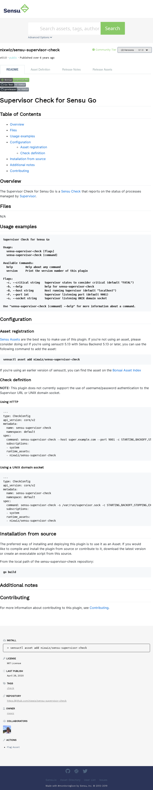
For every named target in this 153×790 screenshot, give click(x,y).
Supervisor (28, 196)
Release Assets (102, 69)
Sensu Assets (10, 339)
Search (112, 28)
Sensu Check (71, 191)
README (12, 69)
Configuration (20, 142)
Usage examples (22, 136)
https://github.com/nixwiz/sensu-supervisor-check (37, 700)
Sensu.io (51, 779)
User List (90, 779)
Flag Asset (13, 747)
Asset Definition (40, 69)
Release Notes (71, 69)
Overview (17, 124)
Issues (103, 779)
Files (13, 130)
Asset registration (33, 147)
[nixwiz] (8, 730)
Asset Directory (70, 779)
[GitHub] (68, 771)
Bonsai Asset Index (127, 370)
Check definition (32, 153)
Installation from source (28, 159)
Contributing (19, 171)
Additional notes (22, 165)
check (10, 688)
